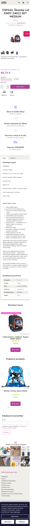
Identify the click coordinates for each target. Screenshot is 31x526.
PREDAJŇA (4, 476)
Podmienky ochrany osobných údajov (12, 493)
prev (2, 374)
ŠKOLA (19, 280)
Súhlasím (22, 522)
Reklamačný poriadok (7, 491)
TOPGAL (15, 20)
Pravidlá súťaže (5, 496)
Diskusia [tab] (13, 158)
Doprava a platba (6, 483)
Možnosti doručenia (6, 81)
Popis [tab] (4, 158)
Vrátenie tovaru (5, 487)
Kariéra (3, 479)
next (29, 374)
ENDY (18, 295)
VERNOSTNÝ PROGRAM (8, 481)
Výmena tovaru (5, 485)
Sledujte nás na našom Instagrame (16, 444)
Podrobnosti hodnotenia (15, 25)
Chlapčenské (20, 289)
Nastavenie (14, 516)
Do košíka (21, 86)
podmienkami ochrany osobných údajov (14, 427)
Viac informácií (15, 512)
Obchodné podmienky (7, 489)
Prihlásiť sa (7, 432)
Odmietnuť (7, 522)
